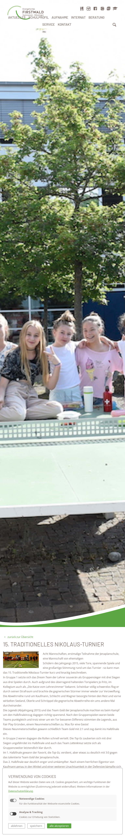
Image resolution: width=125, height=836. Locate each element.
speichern (36, 826)
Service (48, 24)
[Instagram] (88, 8)
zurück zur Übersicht (20, 637)
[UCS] (109, 8)
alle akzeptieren (59, 826)
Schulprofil (38, 17)
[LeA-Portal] (102, 8)
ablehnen (16, 826)
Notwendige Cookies (31, 798)
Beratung (96, 17)
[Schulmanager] (114, 8)
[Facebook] (95, 8)
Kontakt (64, 24)
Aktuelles (17, 17)
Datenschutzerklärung (20, 791)
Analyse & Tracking (30, 812)
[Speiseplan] (82, 8)
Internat (78, 17)
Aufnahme (60, 17)
